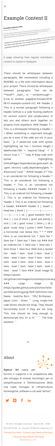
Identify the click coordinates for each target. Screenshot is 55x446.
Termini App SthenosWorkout (29, 436)
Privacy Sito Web (12, 432)
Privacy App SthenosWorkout (37, 432)
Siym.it (30, 440)
